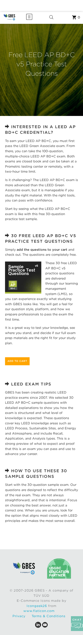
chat (77, 619)
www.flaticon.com (39, 611)
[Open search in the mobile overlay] (51, 18)
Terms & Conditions (48, 616)
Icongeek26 (37, 606)
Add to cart (17, 360)
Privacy (18, 616)
